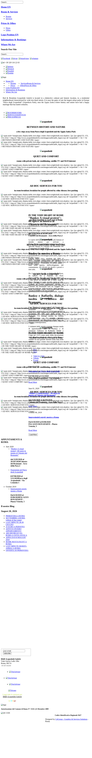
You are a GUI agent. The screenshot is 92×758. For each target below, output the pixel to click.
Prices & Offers (8, 23)
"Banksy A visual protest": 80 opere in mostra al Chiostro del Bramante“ (19, 452)
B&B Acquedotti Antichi (12, 697)
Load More (33, 435)
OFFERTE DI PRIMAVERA (17, 550)
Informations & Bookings (13, 39)
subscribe (7, 653)
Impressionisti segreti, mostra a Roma (44, 417)
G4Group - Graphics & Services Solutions (71, 719)
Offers (8, 30)
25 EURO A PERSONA (15, 527)
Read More (33, 430)
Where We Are (8, 44)
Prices (8, 28)
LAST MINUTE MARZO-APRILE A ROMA (16, 547)
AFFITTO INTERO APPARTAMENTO (13, 530)
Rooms (8, 16)
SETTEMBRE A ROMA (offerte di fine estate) (15, 519)
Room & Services (9, 12)
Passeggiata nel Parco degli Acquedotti (19, 471)
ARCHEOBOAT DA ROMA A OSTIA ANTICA (16, 534)
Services (9, 19)
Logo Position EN (9, 34)
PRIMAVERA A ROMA (15, 516)
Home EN (6, 7)
